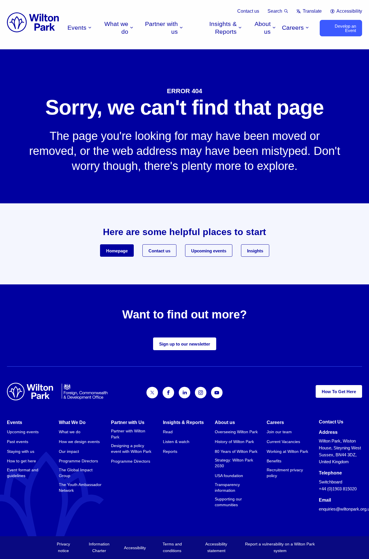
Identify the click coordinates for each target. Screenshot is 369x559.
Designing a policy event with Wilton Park (131, 448)
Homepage (117, 250)
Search (275, 11)
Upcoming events (208, 250)
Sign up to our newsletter (184, 344)
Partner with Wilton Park (128, 434)
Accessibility (349, 11)
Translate (312, 11)
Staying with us (20, 451)
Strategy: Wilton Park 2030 (234, 463)
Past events (17, 441)
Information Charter (99, 547)
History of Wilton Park (234, 441)
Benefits (274, 461)
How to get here (21, 461)
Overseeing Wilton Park (236, 431)
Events (76, 27)
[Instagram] (200, 392)
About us (263, 27)
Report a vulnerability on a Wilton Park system (280, 547)
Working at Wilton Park (287, 451)
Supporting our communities (228, 502)
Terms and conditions (172, 547)
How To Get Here (339, 391)
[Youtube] (217, 392)
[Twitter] (152, 392)
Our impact (69, 451)
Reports (170, 451)
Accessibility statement (216, 547)
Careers (293, 27)
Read (168, 431)
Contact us (248, 11)
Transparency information (227, 487)
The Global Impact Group (76, 473)
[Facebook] (168, 392)
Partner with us (161, 27)
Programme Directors (78, 461)
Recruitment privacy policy (285, 473)
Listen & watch (176, 441)
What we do (116, 27)
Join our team (279, 431)
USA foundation (229, 475)
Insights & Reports (223, 27)
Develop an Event (345, 28)
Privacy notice (63, 547)
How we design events (79, 441)
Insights (255, 250)
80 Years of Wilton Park (236, 451)
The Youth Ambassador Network (80, 487)
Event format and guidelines (22, 473)
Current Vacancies (283, 441)
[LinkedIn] (184, 392)
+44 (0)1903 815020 (338, 488)
